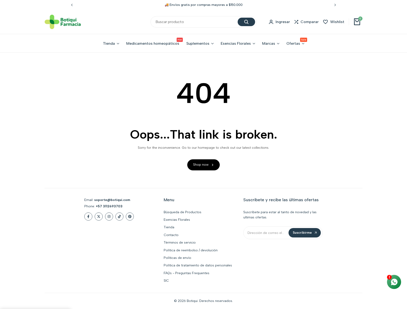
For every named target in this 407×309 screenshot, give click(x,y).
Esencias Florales (177, 220)
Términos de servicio (180, 243)
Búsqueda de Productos (182, 212)
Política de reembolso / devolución (191, 250)
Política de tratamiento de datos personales (198, 265)
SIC (166, 281)
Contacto (171, 235)
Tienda (169, 227)
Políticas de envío (177, 258)
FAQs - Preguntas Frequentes (186, 273)
